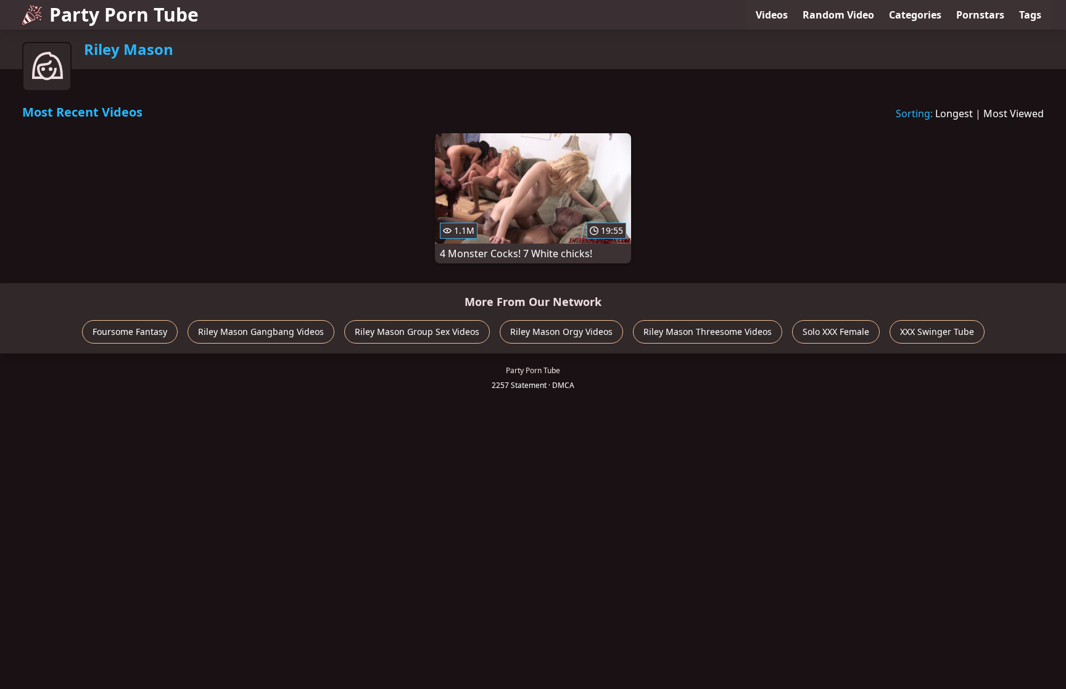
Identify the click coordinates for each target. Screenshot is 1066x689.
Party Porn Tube (124, 14)
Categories (915, 15)
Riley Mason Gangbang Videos (261, 331)
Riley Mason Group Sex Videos (417, 331)
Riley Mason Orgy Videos (561, 331)
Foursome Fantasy (130, 331)
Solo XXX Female (836, 331)
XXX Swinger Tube (937, 331)
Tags (1030, 15)
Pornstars (980, 15)
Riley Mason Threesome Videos (707, 331)
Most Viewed (1013, 113)
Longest (954, 113)
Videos (772, 15)
